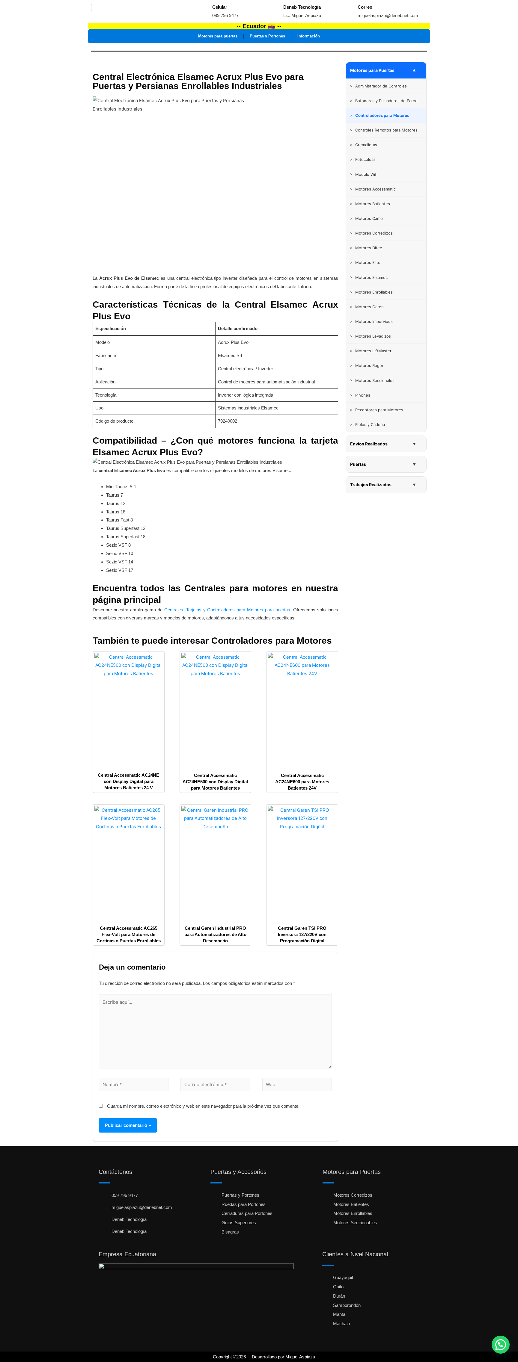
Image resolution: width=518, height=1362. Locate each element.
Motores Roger (366, 365)
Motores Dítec (366, 247)
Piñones (360, 395)
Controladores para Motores (271, 641)
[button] (501, 1345)
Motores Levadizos (370, 336)
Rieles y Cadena (367, 424)
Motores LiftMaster (370, 350)
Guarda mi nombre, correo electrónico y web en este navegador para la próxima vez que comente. (203, 1106)
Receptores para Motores (376, 409)
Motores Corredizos (371, 233)
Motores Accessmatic (373, 189)
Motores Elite (365, 262)
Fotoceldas (363, 159)
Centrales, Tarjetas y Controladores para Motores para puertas (227, 609)
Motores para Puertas (372, 70)
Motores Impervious (371, 321)
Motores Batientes (370, 203)
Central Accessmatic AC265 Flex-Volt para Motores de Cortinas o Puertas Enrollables (129, 934)
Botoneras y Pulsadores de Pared (384, 100)
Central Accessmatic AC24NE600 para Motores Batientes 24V (302, 781)
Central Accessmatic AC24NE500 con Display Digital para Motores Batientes (215, 781)
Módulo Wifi (363, 174)
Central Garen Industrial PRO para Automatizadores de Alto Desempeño (215, 934)
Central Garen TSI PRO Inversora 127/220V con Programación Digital (302, 934)
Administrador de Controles (378, 86)
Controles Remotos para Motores (384, 130)
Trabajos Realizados (370, 484)
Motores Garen (367, 306)
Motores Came (366, 218)
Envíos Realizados (369, 443)
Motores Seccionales (372, 380)
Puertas (358, 464)
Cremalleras (363, 144)
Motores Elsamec (369, 277)
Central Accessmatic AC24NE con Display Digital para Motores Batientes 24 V (128, 781)
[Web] (297, 1085)
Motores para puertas (217, 36)
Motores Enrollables (371, 292)
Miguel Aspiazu (300, 1356)
